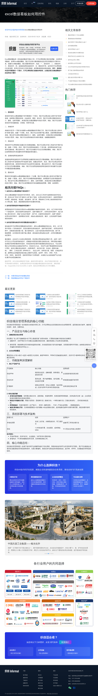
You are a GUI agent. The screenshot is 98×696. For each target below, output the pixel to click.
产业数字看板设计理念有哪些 (75, 81)
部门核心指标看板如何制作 (74, 70)
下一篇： (17, 278)
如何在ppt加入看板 (73, 60)
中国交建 (40, 685)
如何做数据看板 (71, 46)
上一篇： (17, 276)
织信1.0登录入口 (57, 685)
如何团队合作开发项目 (73, 63)
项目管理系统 (19, 30)
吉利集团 (40, 677)
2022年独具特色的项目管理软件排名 (77, 67)
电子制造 (25, 675)
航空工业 (40, 683)
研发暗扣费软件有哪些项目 (75, 53)
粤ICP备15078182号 (52, 693)
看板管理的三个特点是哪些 (75, 35)
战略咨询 (25, 683)
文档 (65, 3)
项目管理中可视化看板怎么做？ (76, 42)
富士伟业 (40, 680)
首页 (25, 3)
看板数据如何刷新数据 (73, 38)
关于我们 (55, 683)
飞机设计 (25, 680)
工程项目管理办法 (72, 74)
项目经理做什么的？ (73, 49)
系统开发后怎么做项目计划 (75, 56)
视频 (57, 3)
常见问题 (12, 30)
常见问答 (55, 680)
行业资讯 (55, 677)
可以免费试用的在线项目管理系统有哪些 (78, 84)
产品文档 (55, 675)
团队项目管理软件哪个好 (74, 77)
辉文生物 (40, 688)
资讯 (49, 3)
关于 (72, 3)
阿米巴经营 (26, 685)
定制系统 (40, 3)
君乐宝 (40, 675)
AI (33, 3)
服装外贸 (25, 677)
